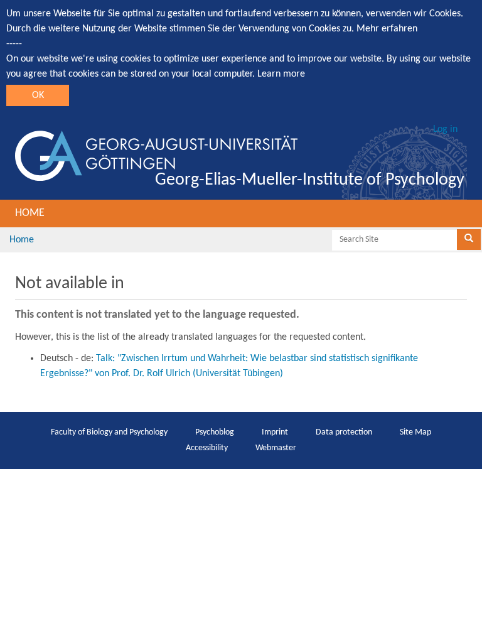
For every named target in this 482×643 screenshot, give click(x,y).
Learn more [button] (281, 74)
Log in (445, 129)
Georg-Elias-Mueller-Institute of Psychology (309, 180)
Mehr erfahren (386, 29)
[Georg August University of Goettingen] (156, 155)
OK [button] (38, 95)
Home (30, 213)
